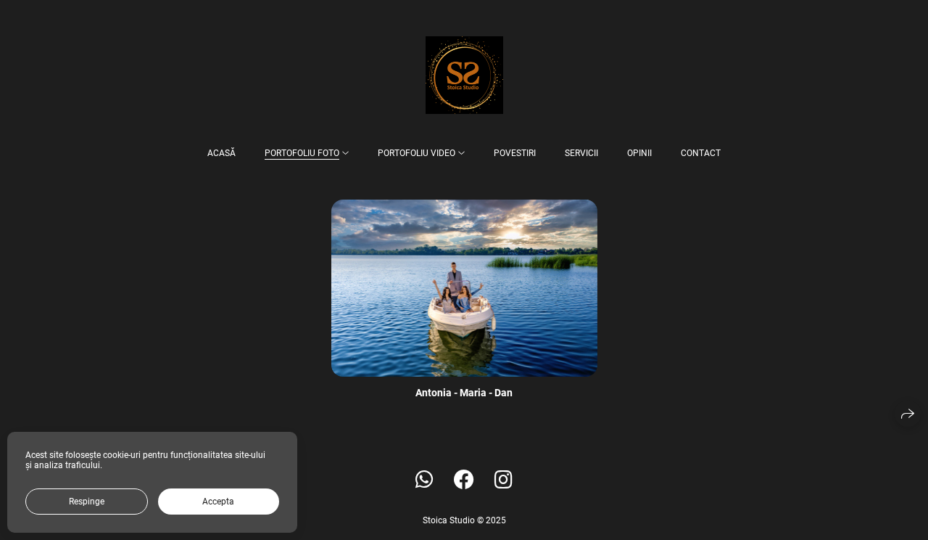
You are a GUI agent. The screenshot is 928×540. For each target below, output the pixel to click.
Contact (701, 153)
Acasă (221, 153)
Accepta (218, 501)
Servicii (581, 153)
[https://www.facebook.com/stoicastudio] (464, 480)
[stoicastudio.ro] (464, 75)
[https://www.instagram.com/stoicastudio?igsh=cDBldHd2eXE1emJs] (503, 480)
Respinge (86, 501)
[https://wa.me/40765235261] (424, 480)
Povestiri (515, 153)
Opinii (639, 153)
